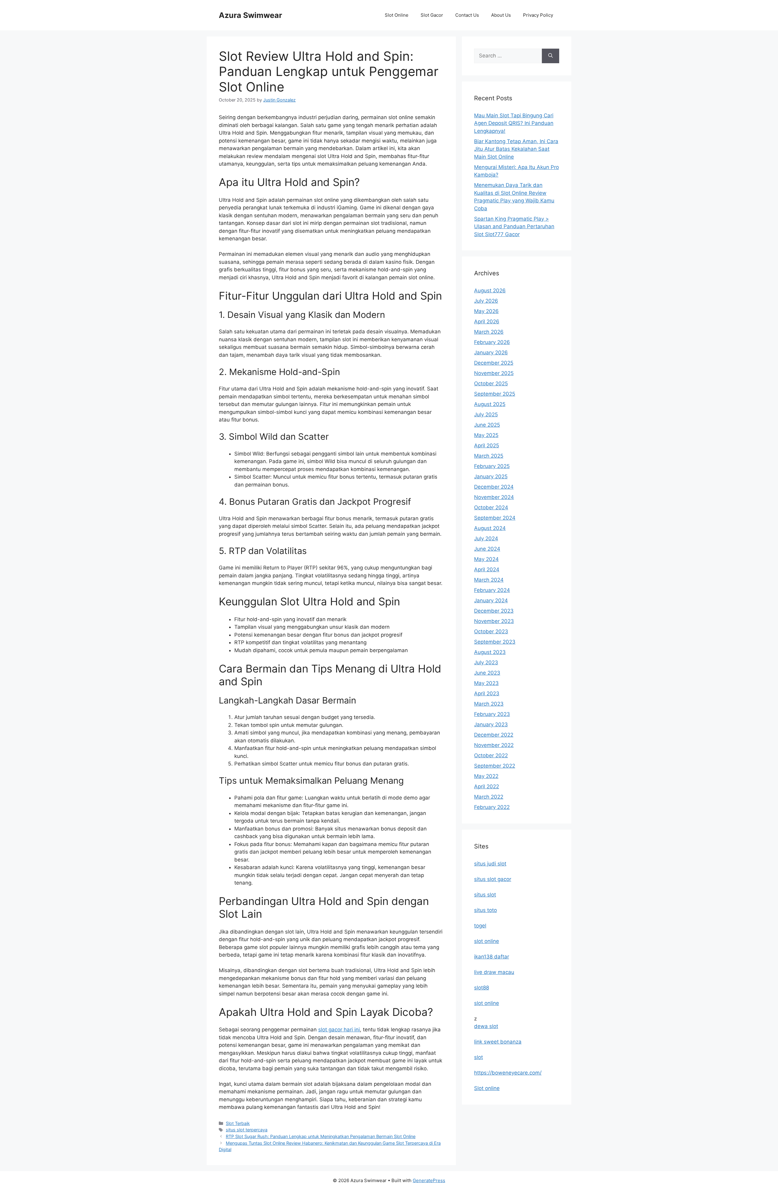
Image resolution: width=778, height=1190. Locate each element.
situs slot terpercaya (246, 1129)
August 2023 (490, 652)
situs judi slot (490, 864)
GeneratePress (429, 1180)
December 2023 (494, 611)
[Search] (550, 56)
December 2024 (494, 487)
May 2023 (486, 683)
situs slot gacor (492, 879)
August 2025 (489, 404)
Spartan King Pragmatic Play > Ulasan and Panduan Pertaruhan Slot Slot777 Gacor (514, 226)
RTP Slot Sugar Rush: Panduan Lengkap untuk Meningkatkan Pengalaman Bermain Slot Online (320, 1136)
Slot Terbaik (238, 1123)
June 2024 (487, 549)
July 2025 (486, 414)
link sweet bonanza (498, 1042)
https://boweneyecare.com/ (508, 1073)
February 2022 (492, 807)
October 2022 (491, 755)
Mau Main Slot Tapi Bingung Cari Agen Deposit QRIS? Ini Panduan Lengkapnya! (513, 123)
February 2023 (492, 714)
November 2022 (494, 745)
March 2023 (489, 704)
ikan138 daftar (491, 957)
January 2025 (491, 476)
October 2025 (491, 383)
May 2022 (486, 776)
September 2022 (494, 766)
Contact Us (467, 15)
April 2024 (486, 569)
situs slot (485, 895)
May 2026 (486, 311)
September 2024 (494, 518)
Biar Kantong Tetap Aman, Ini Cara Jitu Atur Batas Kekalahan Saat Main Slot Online (516, 149)
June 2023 (487, 673)
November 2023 (494, 621)
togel (480, 926)
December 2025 (493, 363)
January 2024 (491, 600)
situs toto (485, 910)
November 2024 (494, 497)
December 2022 (493, 735)
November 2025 (494, 373)
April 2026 (486, 321)
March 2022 (488, 797)
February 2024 (492, 590)
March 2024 (489, 580)
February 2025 (492, 466)
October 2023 (491, 631)
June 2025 (487, 425)
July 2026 (486, 301)
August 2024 (490, 528)
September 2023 (494, 642)
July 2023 (486, 662)
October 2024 (491, 507)
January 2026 (491, 352)
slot (478, 1057)
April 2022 (486, 786)
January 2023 (491, 724)
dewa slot (486, 1026)
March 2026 (489, 332)
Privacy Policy (538, 15)
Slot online (487, 1088)
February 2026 (492, 342)
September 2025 (494, 394)
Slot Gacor (432, 15)
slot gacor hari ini (339, 1030)
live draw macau (494, 972)
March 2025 (488, 456)
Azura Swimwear (250, 15)
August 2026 (490, 290)
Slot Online (396, 15)
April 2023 (486, 693)
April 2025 (486, 445)
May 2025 (486, 435)
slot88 (481, 988)
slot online (486, 941)
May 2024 (486, 559)
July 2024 (486, 538)
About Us (501, 15)
